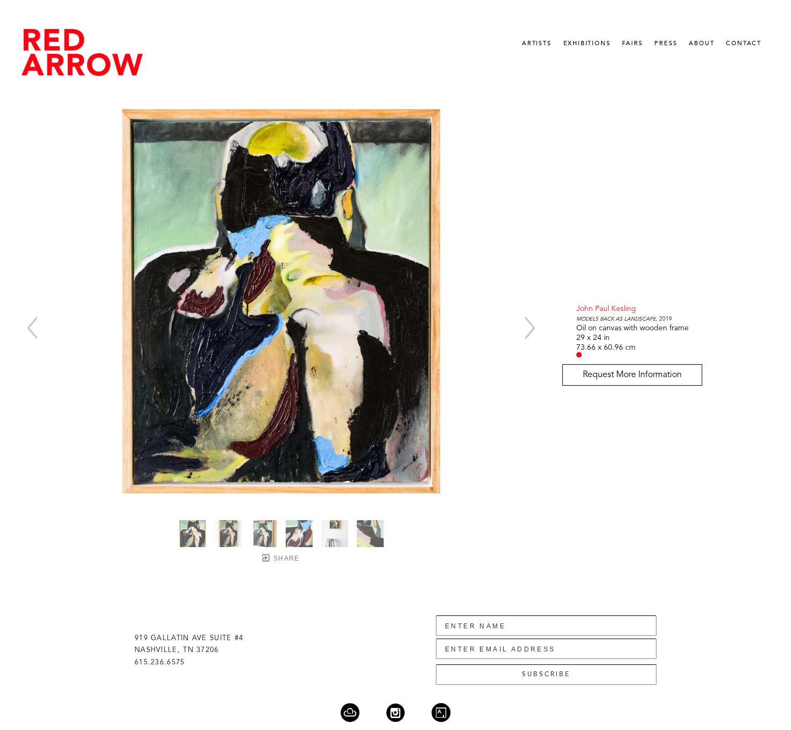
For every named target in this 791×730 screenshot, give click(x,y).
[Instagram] (402, 712)
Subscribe (546, 674)
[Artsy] (441, 712)
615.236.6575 (160, 662)
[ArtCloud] (357, 712)
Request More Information (632, 375)
